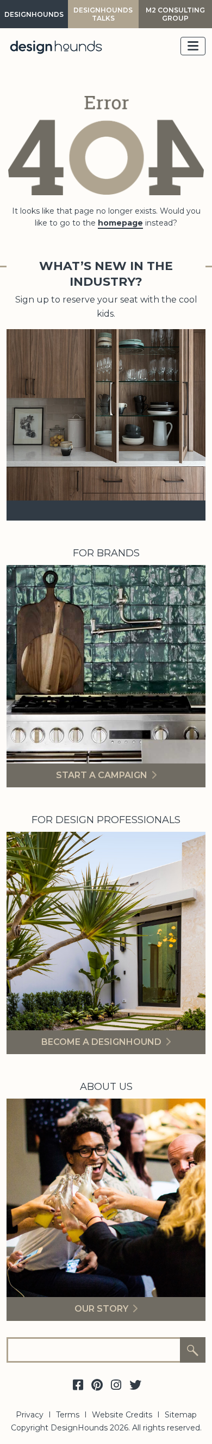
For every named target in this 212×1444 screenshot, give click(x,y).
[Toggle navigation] (192, 46)
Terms (67, 1415)
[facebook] (78, 1385)
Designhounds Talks (103, 14)
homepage (120, 223)
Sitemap (181, 1415)
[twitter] (135, 1385)
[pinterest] (97, 1385)
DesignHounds (34, 14)
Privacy (29, 1415)
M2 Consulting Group (175, 14)
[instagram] (116, 1385)
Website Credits (122, 1415)
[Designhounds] (56, 47)
